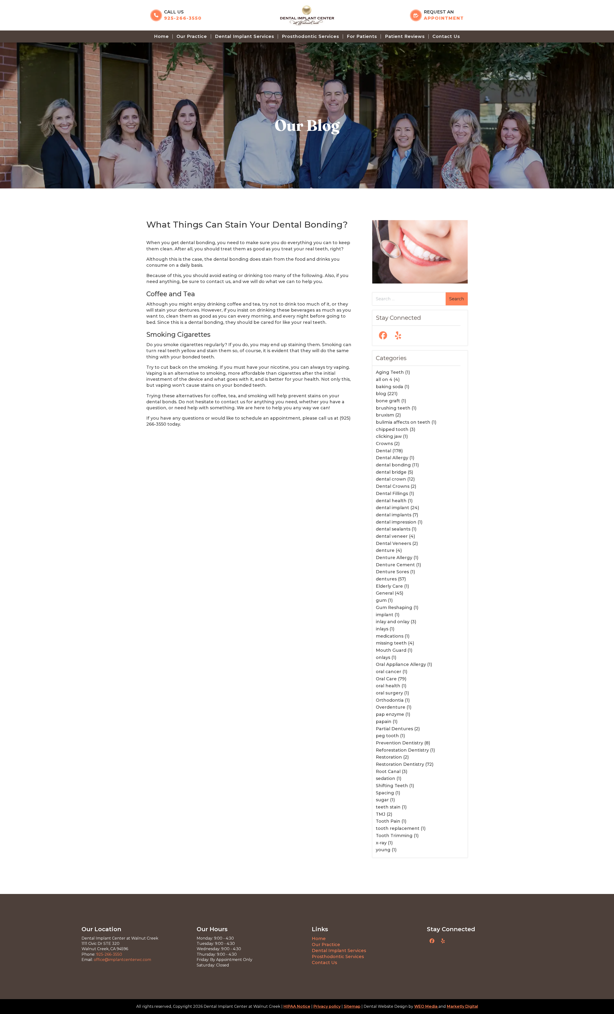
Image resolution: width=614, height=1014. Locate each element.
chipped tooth (392, 429)
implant (384, 614)
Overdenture (390, 707)
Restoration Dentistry (400, 764)
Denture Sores (392, 571)
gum (381, 600)
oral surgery (389, 693)
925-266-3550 (109, 954)
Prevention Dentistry (399, 743)
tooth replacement (397, 828)
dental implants (393, 515)
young (383, 849)
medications (389, 636)
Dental (383, 450)
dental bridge (391, 472)
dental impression (396, 522)
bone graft (388, 401)
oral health (388, 685)
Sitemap (352, 1006)
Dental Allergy (392, 457)
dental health (391, 500)
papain (383, 721)
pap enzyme (390, 714)
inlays (382, 629)
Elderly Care (389, 586)
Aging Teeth (390, 372)
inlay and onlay (392, 621)
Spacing (385, 793)
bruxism (385, 415)
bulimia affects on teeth (403, 422)
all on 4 (384, 379)
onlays (383, 657)
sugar (382, 800)
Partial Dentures (394, 728)
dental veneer (392, 536)
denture (385, 550)
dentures (386, 579)
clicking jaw (389, 436)
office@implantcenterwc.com (122, 959)
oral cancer (388, 671)
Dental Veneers (393, 543)
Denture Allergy (394, 557)
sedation (385, 778)
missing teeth (391, 643)
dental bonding (393, 465)
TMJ (380, 814)
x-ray (381, 842)
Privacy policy (327, 1006)
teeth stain (388, 807)
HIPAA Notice (296, 1006)
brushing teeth (393, 408)
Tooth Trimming (394, 835)
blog (381, 393)
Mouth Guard (391, 650)
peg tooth (387, 735)
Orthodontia (390, 700)
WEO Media (426, 1006)
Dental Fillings (392, 493)
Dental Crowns (392, 486)
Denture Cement (395, 564)
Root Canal (388, 771)
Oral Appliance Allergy (401, 664)
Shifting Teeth (392, 785)
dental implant (392, 507)
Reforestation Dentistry (402, 750)
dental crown (391, 479)
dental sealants (393, 529)
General (385, 593)
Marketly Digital (462, 1006)
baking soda (389, 386)
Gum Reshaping (394, 607)
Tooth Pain (388, 821)
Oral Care (386, 679)
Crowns (384, 443)
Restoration (389, 757)
